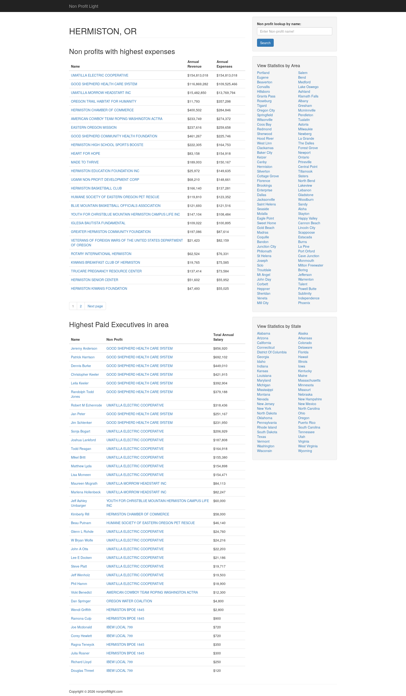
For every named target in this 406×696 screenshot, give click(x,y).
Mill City (263, 302)
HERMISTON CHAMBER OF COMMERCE (102, 110)
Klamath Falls (308, 96)
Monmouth (306, 260)
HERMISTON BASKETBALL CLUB (96, 188)
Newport (304, 152)
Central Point (307, 166)
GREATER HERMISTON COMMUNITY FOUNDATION (111, 231)
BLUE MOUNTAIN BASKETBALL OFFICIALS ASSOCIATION (115, 205)
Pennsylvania (267, 422)
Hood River (265, 138)
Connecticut (266, 347)
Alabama (263, 333)
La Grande (306, 138)
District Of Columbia (272, 352)
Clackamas (265, 147)
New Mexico (307, 403)
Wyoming (305, 450)
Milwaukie (305, 129)
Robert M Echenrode (86, 405)
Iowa (301, 366)
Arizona (262, 338)
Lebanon (304, 190)
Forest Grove (308, 147)
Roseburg (264, 100)
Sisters (303, 176)
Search (265, 42)
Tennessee (306, 431)
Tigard (262, 105)
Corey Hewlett (81, 635)
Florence (263, 180)
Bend (302, 77)
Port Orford (306, 251)
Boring (303, 269)
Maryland (264, 380)
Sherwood (264, 133)
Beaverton (264, 82)
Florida (303, 352)
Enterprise (264, 190)
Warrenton (306, 279)
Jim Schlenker (81, 422)
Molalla (262, 213)
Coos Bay (264, 124)
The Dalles (306, 143)
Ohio (301, 413)
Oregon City (266, 110)
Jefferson (305, 274)
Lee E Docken (81, 557)
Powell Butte (307, 288)
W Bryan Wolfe (82, 540)
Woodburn (306, 199)
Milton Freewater (310, 265)
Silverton (263, 171)
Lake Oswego (308, 86)
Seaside (263, 208)
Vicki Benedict (81, 592)
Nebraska (305, 394)
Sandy (303, 204)
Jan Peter (78, 413)
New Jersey (265, 403)
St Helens (264, 255)
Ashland (304, 91)
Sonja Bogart (80, 431)
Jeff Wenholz (80, 574)
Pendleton (305, 114)
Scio (260, 265)
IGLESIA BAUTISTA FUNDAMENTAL (98, 222)
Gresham (305, 105)
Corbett (262, 284)
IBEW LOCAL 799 (119, 627)
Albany (303, 100)
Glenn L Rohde (82, 531)
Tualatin (304, 119)
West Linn (264, 143)
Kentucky (305, 370)
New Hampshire (310, 399)
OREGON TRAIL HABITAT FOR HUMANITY (103, 101)
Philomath (264, 251)
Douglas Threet (82, 670)
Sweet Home (266, 222)
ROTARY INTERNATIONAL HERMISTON (101, 253)
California (264, 342)
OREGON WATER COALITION (129, 601)
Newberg (305, 133)
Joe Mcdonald (81, 627)
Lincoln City (306, 227)
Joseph (262, 260)
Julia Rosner (80, 653)
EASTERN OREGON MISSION (94, 127)
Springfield (265, 114)
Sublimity (305, 293)
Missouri (304, 389)
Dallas (261, 194)
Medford (304, 82)
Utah (301, 436)
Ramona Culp (81, 618)
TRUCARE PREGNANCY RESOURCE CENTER (106, 271)
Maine (302, 375)
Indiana (262, 366)
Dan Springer (81, 601)
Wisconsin (264, 450)
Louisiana (264, 375)
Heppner (263, 288)
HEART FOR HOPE (85, 153)
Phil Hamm (79, 583)
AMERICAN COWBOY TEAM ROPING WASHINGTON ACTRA (116, 118)
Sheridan (263, 293)
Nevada (263, 399)
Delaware (305, 347)
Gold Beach (265, 227)
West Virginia (308, 446)
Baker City (264, 152)
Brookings (264, 185)
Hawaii (303, 356)
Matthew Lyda (81, 466)
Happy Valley (307, 218)
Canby (262, 161)
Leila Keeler (80, 383)
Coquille (263, 237)
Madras (262, 232)
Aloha (302, 208)
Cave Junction (308, 255)
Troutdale (264, 269)
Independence (309, 298)
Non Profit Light (83, 6)
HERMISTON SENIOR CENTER (94, 279)
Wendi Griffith (81, 609)
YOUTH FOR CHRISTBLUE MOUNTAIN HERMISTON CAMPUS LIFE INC (125, 214)
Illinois (302, 361)
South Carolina (309, 427)
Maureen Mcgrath (84, 483)
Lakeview (305, 185)
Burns (302, 241)
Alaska (303, 333)
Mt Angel (263, 274)
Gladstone (305, 194)
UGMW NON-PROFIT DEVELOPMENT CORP (105, 179)
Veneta (262, 298)
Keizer (261, 157)
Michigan (263, 385)
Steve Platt (79, 566)
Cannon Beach (309, 222)
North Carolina (309, 408)
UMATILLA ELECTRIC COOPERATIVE (99, 75)
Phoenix (304, 302)
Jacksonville (266, 199)
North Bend (306, 180)
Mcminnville (307, 110)
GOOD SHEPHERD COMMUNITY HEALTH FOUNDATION (114, 136)
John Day (264, 279)
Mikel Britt (78, 457)
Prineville (305, 161)
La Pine (303, 246)
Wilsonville (265, 119)
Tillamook (305, 171)
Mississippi (265, 389)
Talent (302, 284)
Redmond (264, 129)
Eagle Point (265, 218)
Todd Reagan (81, 448)
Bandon (263, 241)
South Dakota (267, 431)
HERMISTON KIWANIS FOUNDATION (99, 288)
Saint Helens (266, 204)
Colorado (305, 342)
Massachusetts (309, 380)
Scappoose (306, 232)
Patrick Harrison (83, 357)
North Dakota (267, 413)
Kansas (262, 370)
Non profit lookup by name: (279, 23)
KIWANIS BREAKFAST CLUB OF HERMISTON (105, 262)
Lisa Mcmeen (81, 474)
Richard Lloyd (81, 661)
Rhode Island (267, 427)
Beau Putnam (81, 522)
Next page (95, 306)
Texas (261, 436)
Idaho (261, 361)
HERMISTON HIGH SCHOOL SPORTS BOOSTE (107, 144)
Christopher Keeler (85, 374)
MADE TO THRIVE (85, 162)
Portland (263, 72)
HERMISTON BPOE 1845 (125, 609)
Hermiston (264, 166)
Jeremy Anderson (84, 348)
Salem (303, 72)
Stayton (303, 213)
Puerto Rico (307, 422)
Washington (265, 446)
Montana (263, 394)
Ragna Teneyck (82, 644)
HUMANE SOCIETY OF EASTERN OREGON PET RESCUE (115, 196)
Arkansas (305, 338)
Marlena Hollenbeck (86, 492)
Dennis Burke (81, 365)
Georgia (263, 356)
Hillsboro (263, 91)
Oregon (303, 417)
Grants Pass (266, 96)
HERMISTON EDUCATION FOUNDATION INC (105, 170)
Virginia (303, 441)
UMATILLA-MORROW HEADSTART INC (101, 92)
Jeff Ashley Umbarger (79, 503)
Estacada (305, 237)
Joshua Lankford (83, 439)
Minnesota (306, 385)
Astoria (303, 124)
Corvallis (263, 86)
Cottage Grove (268, 176)
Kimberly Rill (80, 514)
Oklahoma (264, 417)
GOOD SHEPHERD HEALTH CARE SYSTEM (104, 83)
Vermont (263, 441)
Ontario (303, 157)
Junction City (266, 246)
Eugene (263, 77)
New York (264, 408)
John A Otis (79, 548)
